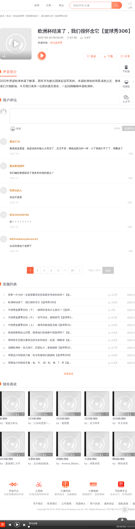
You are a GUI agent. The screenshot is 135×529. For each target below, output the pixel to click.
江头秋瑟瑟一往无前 (45, 423)
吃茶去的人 (16, 190)
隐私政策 (123, 503)
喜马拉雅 (13, 5)
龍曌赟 (65, 423)
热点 (9, 16)
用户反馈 (95, 503)
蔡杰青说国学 (17, 165)
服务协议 (109, 503)
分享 (127, 56)
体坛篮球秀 (18, 16)
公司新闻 (66, 503)
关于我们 (38, 503)
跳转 (108, 270)
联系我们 (52, 503)
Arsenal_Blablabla (72, 463)
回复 (131, 153)
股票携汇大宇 (12, 463)
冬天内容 (123, 423)
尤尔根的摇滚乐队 (43, 463)
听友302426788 (19, 214)
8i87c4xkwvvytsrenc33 (24, 238)
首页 (2, 16)
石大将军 (95, 423)
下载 (110, 56)
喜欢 (93, 56)
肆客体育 (95, 463)
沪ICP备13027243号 (116, 509)
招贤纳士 (81, 503)
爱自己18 (15, 141)
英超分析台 (11, 423)
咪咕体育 (123, 463)
